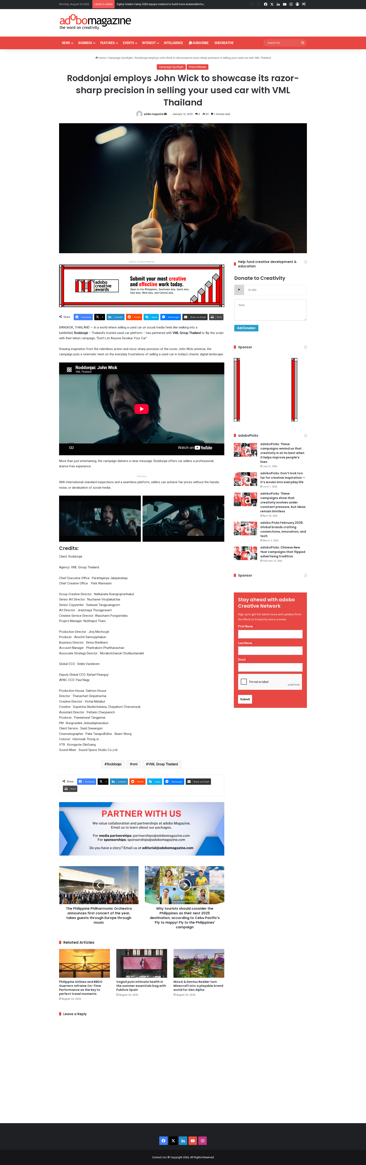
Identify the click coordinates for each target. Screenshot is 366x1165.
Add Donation (246, 328)
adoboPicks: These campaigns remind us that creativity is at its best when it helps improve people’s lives (282, 453)
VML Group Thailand (163, 764)
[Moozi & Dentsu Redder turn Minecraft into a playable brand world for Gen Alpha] (198, 963)
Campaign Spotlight (120, 57)
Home (102, 57)
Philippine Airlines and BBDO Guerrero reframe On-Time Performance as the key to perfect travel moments (81, 988)
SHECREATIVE (224, 43)
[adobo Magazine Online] (95, 21)
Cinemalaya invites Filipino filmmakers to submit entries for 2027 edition (160, 4)
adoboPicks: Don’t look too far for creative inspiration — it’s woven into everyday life (282, 477)
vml (134, 764)
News (66, 43)
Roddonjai (114, 764)
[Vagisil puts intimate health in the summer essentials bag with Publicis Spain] (141, 963)
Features (107, 43)
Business (85, 43)
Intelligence (173, 43)
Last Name (246, 643)
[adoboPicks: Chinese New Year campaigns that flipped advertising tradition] (245, 553)
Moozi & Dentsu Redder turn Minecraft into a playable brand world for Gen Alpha (198, 986)
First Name (246, 626)
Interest (149, 43)
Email (242, 659)
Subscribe (200, 43)
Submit (245, 699)
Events (128, 43)
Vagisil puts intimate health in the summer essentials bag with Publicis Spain (141, 986)
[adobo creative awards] (141, 285)
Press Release (197, 66)
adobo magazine (154, 114)
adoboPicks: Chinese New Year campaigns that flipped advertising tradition (282, 551)
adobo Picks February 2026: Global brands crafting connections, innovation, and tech (283, 529)
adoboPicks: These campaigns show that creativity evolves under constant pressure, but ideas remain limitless (283, 502)
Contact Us (159, 1157)
